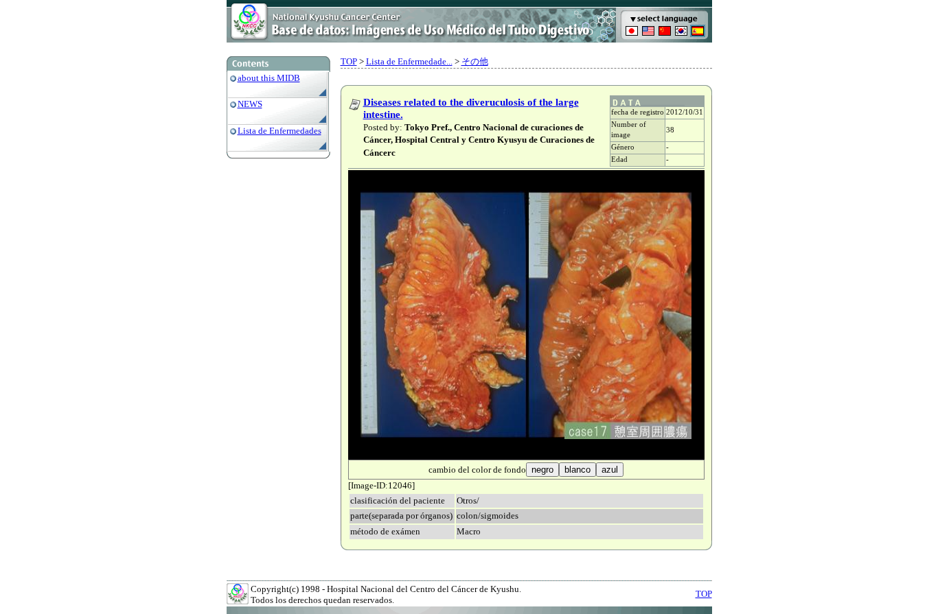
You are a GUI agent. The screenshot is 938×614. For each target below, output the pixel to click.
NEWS (250, 104)
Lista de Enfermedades (279, 131)
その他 (474, 61)
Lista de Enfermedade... (409, 61)
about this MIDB (269, 78)
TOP (349, 61)
